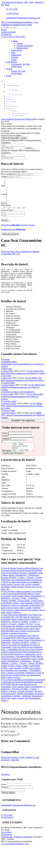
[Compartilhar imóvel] (2, 259)
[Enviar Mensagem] (26, 158)
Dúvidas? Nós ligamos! (23, 420)
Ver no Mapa (6, 832)
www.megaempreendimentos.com (14, 844)
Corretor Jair (6, 378)
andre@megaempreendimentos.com (15, 396)
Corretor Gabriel (7, 385)
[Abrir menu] (2, 80)
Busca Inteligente (8, 174)
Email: (4, 436)
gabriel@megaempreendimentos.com (16, 387)
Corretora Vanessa (8, 413)
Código (4, 177)
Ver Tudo (26, 64)
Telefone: (6, 438)
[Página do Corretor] (5, 359)
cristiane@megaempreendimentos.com (21, 406)
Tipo (3, 186)
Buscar (4, 220)
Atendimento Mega (9, 362)
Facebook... (5, 774)
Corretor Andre (7, 394)
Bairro (3, 203)
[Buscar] (2, 27)
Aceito (24, 138)
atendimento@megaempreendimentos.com (23, 18)
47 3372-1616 (12, 9)
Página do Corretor (37, 373)
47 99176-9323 (12, 13)
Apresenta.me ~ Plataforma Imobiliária (16, 837)
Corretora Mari (7, 371)
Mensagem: (6, 450)
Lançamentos (16, 64)
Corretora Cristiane (8, 403)
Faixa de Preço (7, 210)
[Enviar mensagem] (34, 148)
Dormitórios (6, 205)
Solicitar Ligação (8, 793)
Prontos (14, 71)
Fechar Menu (16, 66)
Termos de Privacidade (10, 138)
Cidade (4, 194)
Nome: (5, 433)
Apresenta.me (6, 834)
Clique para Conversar (10, 234)
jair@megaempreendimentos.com (14, 380)
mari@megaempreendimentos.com (15, 373)
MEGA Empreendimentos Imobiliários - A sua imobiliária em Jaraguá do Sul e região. (19, 23)
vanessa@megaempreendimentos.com (21, 415)
